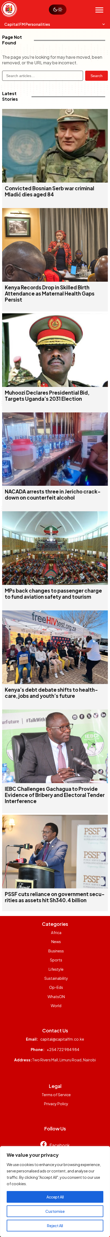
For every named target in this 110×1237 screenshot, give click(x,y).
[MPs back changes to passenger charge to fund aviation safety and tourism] (55, 583)
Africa (56, 932)
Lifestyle (56, 969)
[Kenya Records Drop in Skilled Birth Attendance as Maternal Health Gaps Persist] (55, 280)
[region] (55, 1191)
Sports (56, 959)
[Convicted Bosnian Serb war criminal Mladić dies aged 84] (55, 181)
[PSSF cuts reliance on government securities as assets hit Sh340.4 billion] (55, 886)
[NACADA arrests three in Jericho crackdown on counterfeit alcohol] (55, 484)
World (56, 1005)
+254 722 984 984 (63, 1049)
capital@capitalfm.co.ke (62, 1039)
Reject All (55, 1225)
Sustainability (56, 978)
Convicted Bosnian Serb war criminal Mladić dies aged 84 (49, 191)
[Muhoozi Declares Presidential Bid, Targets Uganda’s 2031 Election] (55, 385)
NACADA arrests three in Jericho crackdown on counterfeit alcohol (53, 494)
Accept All (55, 1196)
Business (56, 950)
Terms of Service (56, 1094)
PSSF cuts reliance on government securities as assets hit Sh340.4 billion (55, 897)
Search (97, 76)
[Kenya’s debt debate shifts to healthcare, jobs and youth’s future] (55, 682)
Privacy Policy (56, 1103)
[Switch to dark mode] (57, 10)
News (56, 941)
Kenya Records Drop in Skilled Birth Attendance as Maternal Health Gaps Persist (50, 293)
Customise (55, 1211)
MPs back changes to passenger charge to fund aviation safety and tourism (53, 594)
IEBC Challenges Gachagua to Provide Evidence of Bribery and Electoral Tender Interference (55, 795)
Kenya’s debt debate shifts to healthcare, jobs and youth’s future (51, 693)
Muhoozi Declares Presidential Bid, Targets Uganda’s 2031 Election (47, 396)
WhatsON (56, 996)
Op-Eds (56, 987)
